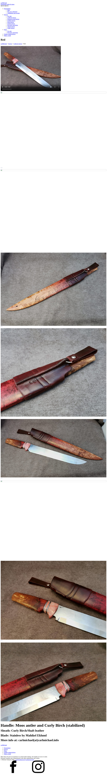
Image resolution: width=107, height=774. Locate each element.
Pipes (5, 29)
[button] (5, 6)
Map (8, 10)
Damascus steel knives (13, 19)
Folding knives (11, 20)
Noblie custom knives (9, 34)
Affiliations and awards (13, 13)
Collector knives (11, 17)
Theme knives (11, 26)
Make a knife (7, 35)
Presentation (7, 8)
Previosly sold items (12, 25)
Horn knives (10, 22)
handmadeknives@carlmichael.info (24, 759)
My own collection (12, 11)
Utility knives (10, 28)
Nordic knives (11, 23)
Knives (6, 14)
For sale (9, 16)
